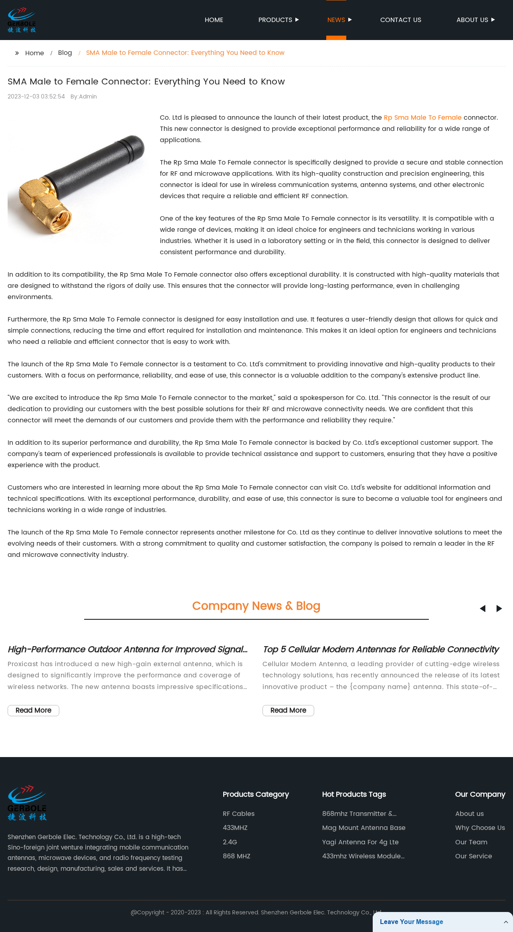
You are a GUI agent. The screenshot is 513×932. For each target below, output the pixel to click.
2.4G (230, 842)
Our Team (471, 842)
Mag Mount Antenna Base (364, 828)
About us (472, 20)
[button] (482, 608)
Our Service (473, 856)
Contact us (400, 20)
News (336, 20)
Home (214, 20)
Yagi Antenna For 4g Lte (360, 842)
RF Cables (238, 814)
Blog (65, 53)
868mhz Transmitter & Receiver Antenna (357, 814)
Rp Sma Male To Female (423, 117)
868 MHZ (236, 856)
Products (275, 20)
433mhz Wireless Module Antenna (361, 856)
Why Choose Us (480, 828)
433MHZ (235, 828)
